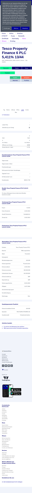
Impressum (4, 355)
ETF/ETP (4, 36)
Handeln (4, 443)
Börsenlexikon (5, 444)
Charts (17, 68)
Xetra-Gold (5, 475)
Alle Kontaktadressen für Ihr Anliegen (12, 482)
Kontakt (4, 354)
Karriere (4, 465)
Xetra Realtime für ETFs (8, 457)
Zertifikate (5, 38)
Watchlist (15, 80)
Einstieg (12, 41)
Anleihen (20, 33)
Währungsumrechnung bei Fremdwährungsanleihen (16, 328)
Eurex (3, 473)
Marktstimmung (6, 428)
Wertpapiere (5, 441)
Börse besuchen (6, 438)
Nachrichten (5, 425)
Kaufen (15, 77)
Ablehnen (16, 28)
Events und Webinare (7, 448)
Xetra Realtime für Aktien (8, 456)
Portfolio (26, 80)
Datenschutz (5, 359)
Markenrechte (5, 360)
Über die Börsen (6, 440)
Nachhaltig (15, 38)
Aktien (11, 33)
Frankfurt (7, 73)
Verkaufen (26, 77)
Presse (3, 467)
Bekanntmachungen (7, 427)
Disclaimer (4, 357)
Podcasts (4, 431)
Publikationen (5, 446)
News (24, 38)
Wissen (4, 41)
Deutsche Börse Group (7, 472)
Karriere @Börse (6, 459)
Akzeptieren (25, 28)
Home (4, 33)
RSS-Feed (4, 430)
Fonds (13, 36)
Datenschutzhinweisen (15, 24)
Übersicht (6, 68)
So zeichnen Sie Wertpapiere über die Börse (14, 326)
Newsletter (4, 433)
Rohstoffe (21, 36)
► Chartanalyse (5, 114)
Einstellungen (7, 28)
